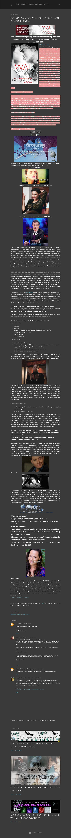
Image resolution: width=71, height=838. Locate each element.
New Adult (22, 614)
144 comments (18, 750)
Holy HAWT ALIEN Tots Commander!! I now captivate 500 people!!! (33, 745)
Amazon (33, 135)
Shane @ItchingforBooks (23, 669)
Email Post (17, 612)
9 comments (18, 821)
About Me (24, 4)
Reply (17, 633)
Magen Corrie (20, 637)
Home (18, 4)
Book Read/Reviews (36, 4)
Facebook (19, 597)
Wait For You (44, 45)
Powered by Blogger (37, 832)
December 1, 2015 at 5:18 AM (34, 677)
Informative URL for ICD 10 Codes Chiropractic (30, 689)
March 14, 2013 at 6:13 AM (24, 623)
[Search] (59, 4)
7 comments (18, 794)
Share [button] (12, 612)
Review (27, 614)
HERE (42, 603)
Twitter (13, 597)
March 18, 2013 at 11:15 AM (38, 669)
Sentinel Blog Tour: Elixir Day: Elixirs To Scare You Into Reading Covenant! (35, 817)
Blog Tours (16, 614)
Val (16, 623)
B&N (38, 135)
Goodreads (29, 292)
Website (26, 597)
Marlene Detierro (21, 678)
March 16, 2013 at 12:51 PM (31, 637)
